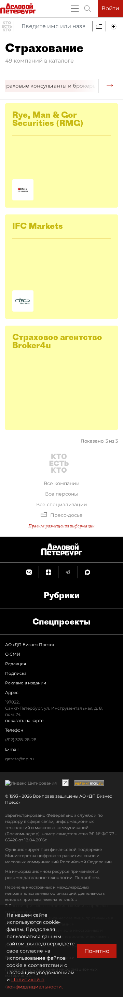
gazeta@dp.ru (19, 758)
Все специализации (61, 504)
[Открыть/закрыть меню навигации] (74, 8)
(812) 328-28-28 (21, 739)
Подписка (16, 673)
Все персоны (61, 494)
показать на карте (24, 720)
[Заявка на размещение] (114, 26)
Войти (110, 8)
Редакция (15, 663)
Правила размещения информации (61, 526)
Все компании (62, 483)
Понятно (96, 951)
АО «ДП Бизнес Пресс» (29, 644)
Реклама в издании (25, 682)
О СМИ (12, 654)
